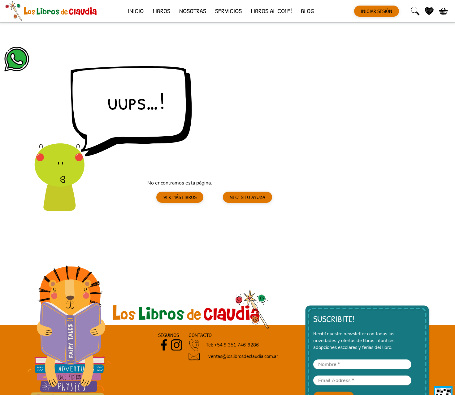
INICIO (136, 10)
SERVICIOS (228, 10)
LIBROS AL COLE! (271, 10)
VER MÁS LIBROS (180, 197)
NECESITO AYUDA (247, 197)
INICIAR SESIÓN (376, 11)
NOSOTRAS (192, 10)
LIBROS (161, 10)
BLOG (307, 10)
